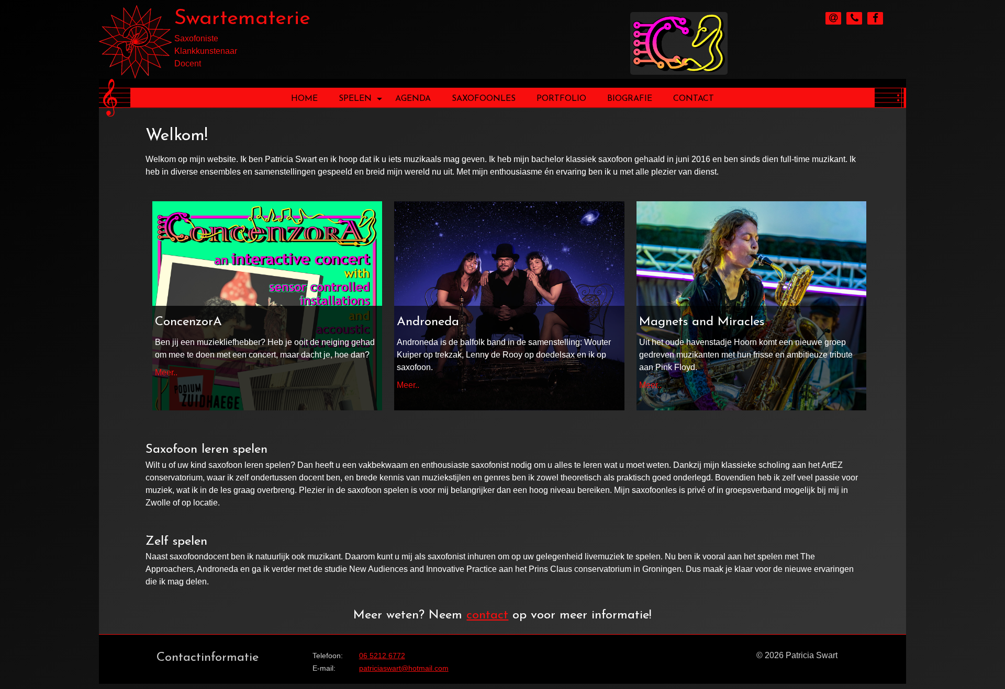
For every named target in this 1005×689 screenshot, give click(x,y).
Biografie (629, 99)
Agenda (413, 99)
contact (487, 615)
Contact (693, 99)
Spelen (355, 99)
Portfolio (561, 99)
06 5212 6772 (382, 655)
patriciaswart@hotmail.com (404, 668)
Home (304, 99)
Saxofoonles (484, 99)
